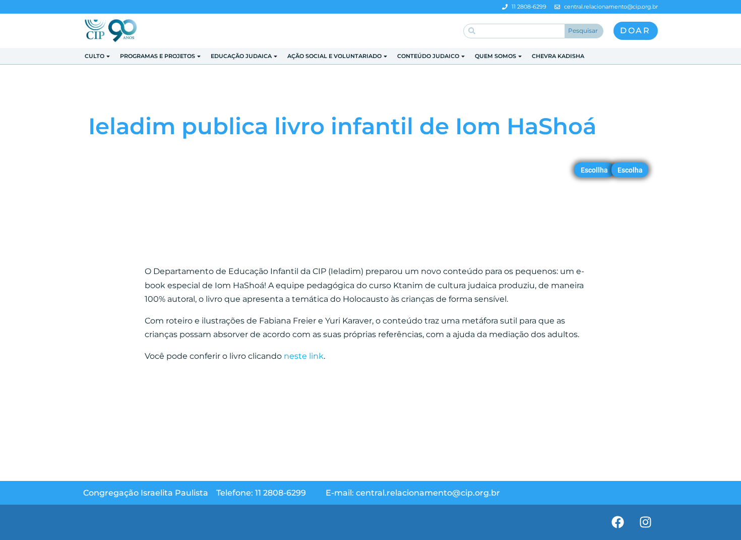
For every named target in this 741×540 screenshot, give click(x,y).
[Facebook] (617, 522)
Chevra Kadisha (558, 56)
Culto (94, 56)
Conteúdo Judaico (428, 56)
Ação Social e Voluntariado (334, 56)
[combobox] (514, 31)
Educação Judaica (241, 56)
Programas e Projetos (157, 56)
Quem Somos (495, 56)
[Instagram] (645, 522)
